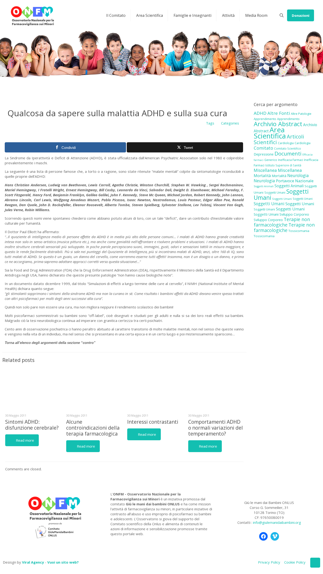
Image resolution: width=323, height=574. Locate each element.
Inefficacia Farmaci (290, 160)
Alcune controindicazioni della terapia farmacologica (93, 427)
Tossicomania (298, 231)
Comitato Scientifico (287, 148)
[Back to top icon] (315, 563)
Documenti (288, 153)
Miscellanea (265, 170)
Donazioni (300, 15)
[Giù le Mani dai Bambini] (32, 15)
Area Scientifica (270, 133)
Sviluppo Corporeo (294, 214)
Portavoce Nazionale (295, 180)
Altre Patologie (301, 113)
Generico (270, 160)
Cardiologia (286, 143)
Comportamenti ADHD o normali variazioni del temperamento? (215, 427)
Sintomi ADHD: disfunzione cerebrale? (32, 424)
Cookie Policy (295, 562)
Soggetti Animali (264, 186)
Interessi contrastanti (152, 421)
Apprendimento (265, 119)
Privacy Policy (269, 562)
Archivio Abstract (278, 124)
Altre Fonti (278, 113)
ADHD (260, 113)
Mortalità (262, 175)
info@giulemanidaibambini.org (277, 522)
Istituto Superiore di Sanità (283, 165)
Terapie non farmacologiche (282, 222)
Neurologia (298, 175)
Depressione (264, 154)
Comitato (263, 148)
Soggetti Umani (274, 193)
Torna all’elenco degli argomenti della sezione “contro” (50, 343)
